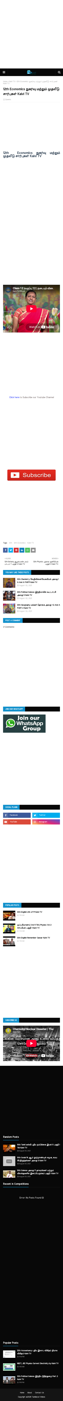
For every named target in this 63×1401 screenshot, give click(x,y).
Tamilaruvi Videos (38, 1397)
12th (10, 543)
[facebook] (17, 815)
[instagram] (46, 821)
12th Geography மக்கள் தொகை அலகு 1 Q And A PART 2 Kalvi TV (38, 606)
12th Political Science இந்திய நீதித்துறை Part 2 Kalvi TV (37, 1377)
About (29, 1393)
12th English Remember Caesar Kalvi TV (33, 938)
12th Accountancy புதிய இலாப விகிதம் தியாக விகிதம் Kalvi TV (37, 1352)
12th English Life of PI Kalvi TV (29, 912)
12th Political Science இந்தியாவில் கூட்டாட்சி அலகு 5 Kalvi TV (36, 593)
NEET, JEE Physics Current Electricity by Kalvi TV (37, 1363)
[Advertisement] (31, 34)
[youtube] (17, 821)
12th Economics (20, 543)
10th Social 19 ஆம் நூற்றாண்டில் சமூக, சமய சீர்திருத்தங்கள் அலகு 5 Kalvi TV (37, 1159)
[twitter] (46, 815)
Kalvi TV (12, 81)
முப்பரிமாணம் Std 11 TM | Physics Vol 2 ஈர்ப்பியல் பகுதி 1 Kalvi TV (34, 926)
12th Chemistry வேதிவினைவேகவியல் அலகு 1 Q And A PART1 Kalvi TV (38, 580)
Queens (8, 99)
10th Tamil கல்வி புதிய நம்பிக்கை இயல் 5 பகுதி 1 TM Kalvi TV (38, 1146)
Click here (14, 397)
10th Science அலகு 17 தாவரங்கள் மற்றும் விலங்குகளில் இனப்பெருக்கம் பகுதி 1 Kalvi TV (37, 1172)
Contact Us (39, 1393)
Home (5, 81)
